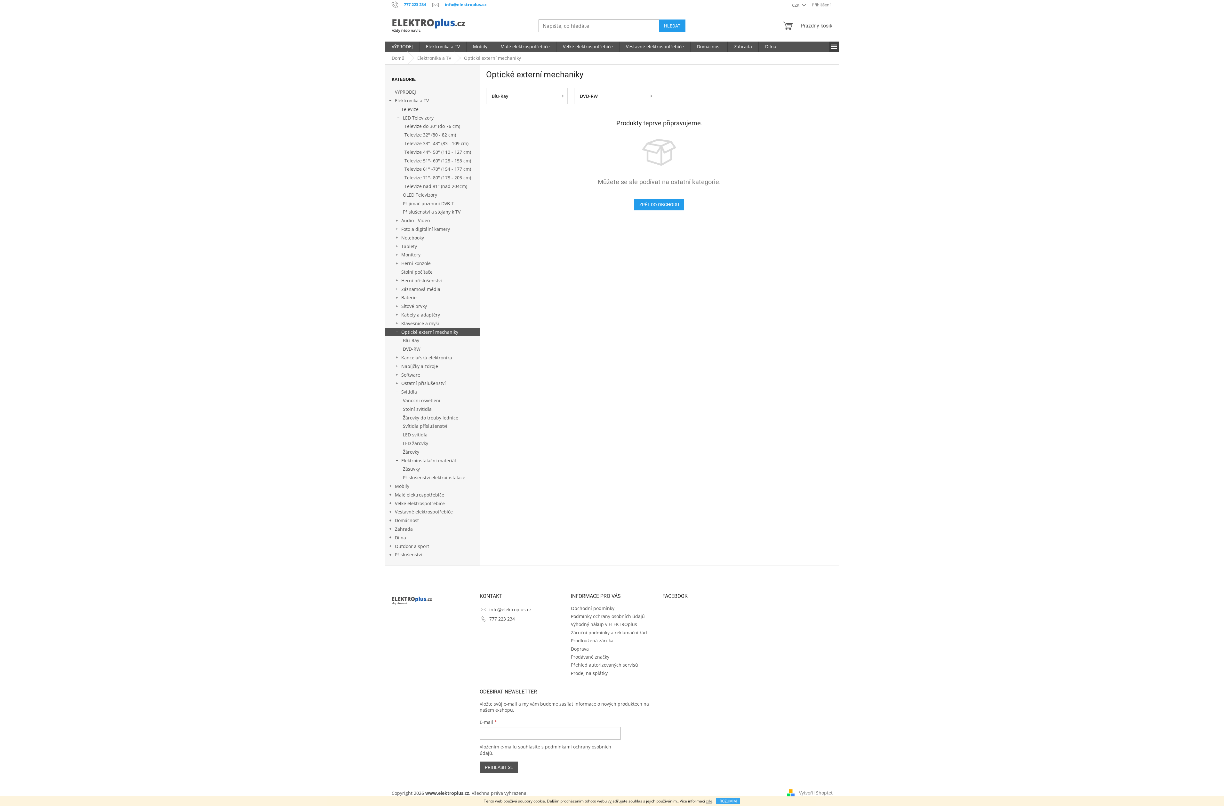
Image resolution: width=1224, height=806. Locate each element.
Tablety (409, 246)
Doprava (580, 649)
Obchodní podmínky (592, 608)
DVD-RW (411, 349)
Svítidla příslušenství (425, 426)
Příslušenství (408, 555)
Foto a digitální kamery (425, 229)
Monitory (410, 255)
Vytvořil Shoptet (816, 793)
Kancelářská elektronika (426, 358)
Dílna (400, 538)
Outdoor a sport (412, 546)
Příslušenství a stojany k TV (431, 212)
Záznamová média (420, 289)
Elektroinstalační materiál (428, 461)
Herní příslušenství (421, 281)
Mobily (402, 486)
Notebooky (412, 238)
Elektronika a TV (412, 101)
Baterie (409, 297)
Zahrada (404, 529)
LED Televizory (418, 118)
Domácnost (407, 520)
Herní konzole (416, 263)
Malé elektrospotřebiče (419, 495)
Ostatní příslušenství (423, 383)
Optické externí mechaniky (429, 332)
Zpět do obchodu (659, 204)
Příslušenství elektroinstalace (434, 477)
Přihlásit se (499, 767)
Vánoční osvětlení (421, 400)
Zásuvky (411, 469)
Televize (410, 109)
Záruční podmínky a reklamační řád (609, 633)
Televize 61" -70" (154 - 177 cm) (437, 169)
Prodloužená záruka (592, 641)
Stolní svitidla (417, 409)
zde (709, 801)
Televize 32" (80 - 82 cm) (430, 135)
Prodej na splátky (589, 673)
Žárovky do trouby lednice (430, 418)
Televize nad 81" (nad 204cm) (435, 186)
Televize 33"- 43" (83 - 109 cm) (436, 143)
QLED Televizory (420, 195)
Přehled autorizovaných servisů (604, 665)
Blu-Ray (411, 340)
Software (410, 375)
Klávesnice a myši (420, 323)
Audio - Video (415, 220)
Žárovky (411, 452)
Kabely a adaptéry (420, 315)
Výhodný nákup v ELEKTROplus (604, 624)
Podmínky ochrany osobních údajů (608, 616)
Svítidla (409, 392)
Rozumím (728, 801)
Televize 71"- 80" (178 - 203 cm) (437, 178)
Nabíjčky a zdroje (419, 366)
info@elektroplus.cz (510, 609)
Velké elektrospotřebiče (420, 503)
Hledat (672, 25)
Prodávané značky (590, 657)
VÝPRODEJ (405, 92)
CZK (796, 5)
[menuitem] (402, 47)
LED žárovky (415, 443)
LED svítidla (415, 435)
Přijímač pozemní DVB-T (428, 203)
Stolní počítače (417, 272)
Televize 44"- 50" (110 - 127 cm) (437, 152)
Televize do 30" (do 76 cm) (432, 126)
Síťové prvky (414, 306)
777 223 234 (502, 619)
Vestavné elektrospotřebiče (424, 512)
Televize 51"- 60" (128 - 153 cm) (437, 161)
